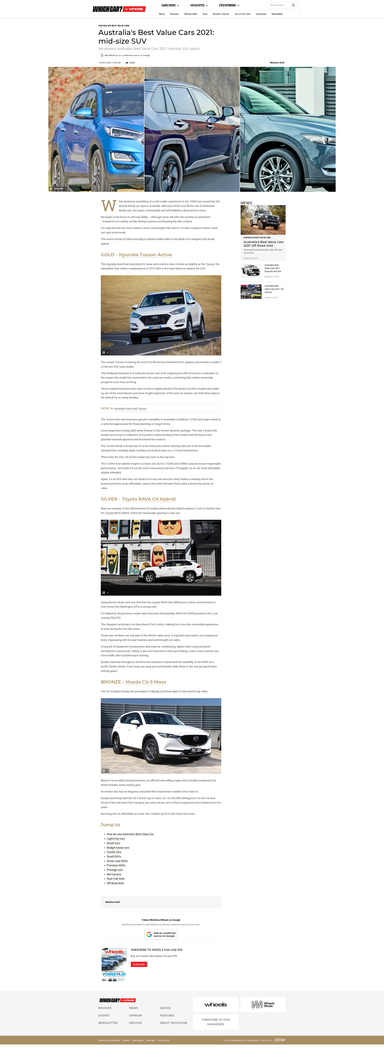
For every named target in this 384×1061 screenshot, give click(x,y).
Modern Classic (221, 14)
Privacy (126, 1040)
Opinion (135, 1015)
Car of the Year (242, 14)
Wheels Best (190, 14)
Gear (204, 14)
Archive (135, 1023)
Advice (165, 1008)
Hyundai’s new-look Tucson (130, 408)
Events (104, 1015)
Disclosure (138, 1040)
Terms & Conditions (109, 1040)
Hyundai (111, 264)
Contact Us (163, 1040)
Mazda (155, 691)
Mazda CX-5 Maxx (146, 682)
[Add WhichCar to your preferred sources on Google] (161, 934)
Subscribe (261, 14)
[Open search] (293, 5)
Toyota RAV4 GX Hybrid (149, 499)
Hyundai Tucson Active (145, 254)
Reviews (174, 14)
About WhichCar (173, 1023)
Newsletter (277, 14)
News (162, 14)
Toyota (109, 513)
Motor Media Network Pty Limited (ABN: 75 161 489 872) (249, 1040)
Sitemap (151, 1040)
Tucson (210, 264)
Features (167, 1015)
